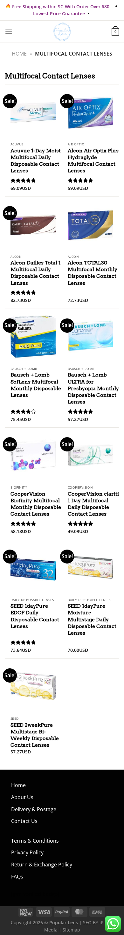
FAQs (17, 876)
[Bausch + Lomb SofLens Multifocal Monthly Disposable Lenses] (33, 336)
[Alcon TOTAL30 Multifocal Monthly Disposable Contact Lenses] (90, 224)
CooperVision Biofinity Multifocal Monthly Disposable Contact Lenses (35, 504)
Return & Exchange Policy (41, 864)
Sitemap (71, 930)
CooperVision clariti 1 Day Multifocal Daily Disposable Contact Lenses (93, 504)
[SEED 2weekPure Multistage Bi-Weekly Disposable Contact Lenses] (33, 686)
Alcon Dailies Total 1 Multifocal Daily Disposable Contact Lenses (35, 272)
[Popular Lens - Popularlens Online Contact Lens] (62, 32)
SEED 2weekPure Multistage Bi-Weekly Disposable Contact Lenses (34, 735)
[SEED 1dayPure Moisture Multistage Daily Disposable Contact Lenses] (90, 567)
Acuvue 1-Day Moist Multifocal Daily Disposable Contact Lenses (35, 160)
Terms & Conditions (35, 840)
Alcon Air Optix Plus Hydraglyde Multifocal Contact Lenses (93, 160)
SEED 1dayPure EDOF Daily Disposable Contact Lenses (34, 616)
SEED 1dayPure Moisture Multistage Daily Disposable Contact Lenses (92, 619)
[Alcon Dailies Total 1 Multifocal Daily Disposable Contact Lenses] (33, 224)
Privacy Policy (27, 852)
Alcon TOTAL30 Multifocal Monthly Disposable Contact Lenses (92, 272)
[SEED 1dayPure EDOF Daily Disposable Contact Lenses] (33, 567)
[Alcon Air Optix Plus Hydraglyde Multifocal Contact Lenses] (90, 111)
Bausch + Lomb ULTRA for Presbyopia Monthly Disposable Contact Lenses (93, 388)
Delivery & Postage (33, 809)
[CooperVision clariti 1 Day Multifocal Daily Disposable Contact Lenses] (90, 455)
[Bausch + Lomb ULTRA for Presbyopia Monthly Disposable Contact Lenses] (90, 336)
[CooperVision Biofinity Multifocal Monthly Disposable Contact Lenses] (33, 455)
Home (19, 53)
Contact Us (24, 821)
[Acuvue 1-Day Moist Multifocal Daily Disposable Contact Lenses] (33, 111)
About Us (22, 797)
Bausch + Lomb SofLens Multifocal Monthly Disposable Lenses (35, 384)
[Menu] (8, 31)
